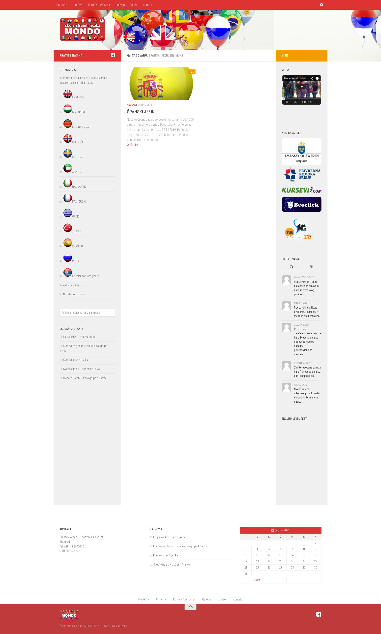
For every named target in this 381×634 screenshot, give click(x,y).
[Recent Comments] (292, 267)
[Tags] (311, 267)
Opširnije (132, 145)
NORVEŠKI (78, 142)
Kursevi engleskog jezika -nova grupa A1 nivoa (180, 546)
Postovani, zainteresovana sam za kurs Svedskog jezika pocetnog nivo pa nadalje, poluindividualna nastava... (307, 341)
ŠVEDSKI (77, 157)
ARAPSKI (77, 172)
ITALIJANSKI (79, 187)
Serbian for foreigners (85, 276)
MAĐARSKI (78, 112)
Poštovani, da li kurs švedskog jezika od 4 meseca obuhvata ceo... (307, 312)
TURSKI (76, 231)
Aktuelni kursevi (72, 285)
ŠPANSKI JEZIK (140, 111)
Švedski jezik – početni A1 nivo (81, 369)
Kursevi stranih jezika (75, 360)
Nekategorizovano (74, 294)
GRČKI (75, 216)
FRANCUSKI (79, 201)
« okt (257, 580)
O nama (78, 5)
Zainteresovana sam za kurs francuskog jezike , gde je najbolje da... (307, 372)
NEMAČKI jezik (80, 127)
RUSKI (76, 261)
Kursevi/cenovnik (99, 5)
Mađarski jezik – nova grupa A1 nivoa (85, 378)
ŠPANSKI (132, 105)
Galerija (120, 5)
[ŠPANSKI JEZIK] (161, 83)
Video (134, 5)
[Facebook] (112, 55)
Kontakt (148, 5)
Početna (61, 5)
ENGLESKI (78, 97)
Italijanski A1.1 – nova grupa (79, 337)
